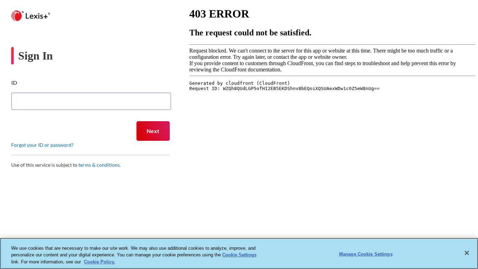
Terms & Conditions (344, 209)
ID (14, 82)
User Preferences (305, 209)
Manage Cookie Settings (366, 253)
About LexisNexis (174, 209)
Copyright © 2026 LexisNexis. (389, 209)
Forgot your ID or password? (42, 145)
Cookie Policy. (99, 261)
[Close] (467, 253)
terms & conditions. (99, 165)
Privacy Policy (210, 209)
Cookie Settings (239, 255)
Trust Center (239, 209)
